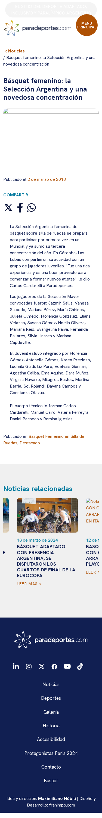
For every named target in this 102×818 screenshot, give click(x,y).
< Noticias (14, 51)
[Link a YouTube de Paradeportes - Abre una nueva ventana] (67, 666)
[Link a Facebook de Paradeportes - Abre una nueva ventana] (54, 666)
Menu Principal (87, 25)
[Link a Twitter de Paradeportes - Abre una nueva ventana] (41, 666)
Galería (51, 712)
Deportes (51, 698)
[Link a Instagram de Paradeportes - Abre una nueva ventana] (29, 666)
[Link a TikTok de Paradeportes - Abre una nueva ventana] (80, 666)
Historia (51, 725)
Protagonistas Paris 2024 (51, 753)
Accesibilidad (51, 739)
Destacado (30, 443)
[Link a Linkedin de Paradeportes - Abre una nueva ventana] (16, 666)
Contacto (51, 767)
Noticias (51, 684)
